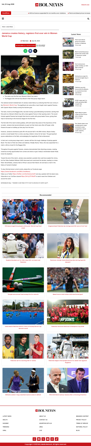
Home (3, 26)
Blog (78, 430)
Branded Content (82, 416)
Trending (6, 427)
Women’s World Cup (10, 105)
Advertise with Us (45, 423)
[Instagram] (52, 439)
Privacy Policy (81, 419)
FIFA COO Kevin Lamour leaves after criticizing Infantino (67, 395)
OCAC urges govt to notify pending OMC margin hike (81, 102)
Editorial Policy (82, 427)
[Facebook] (39, 439)
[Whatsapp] (34, 439)
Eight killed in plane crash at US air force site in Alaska (81, 114)
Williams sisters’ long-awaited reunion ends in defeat (23, 395)
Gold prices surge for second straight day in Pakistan (81, 77)
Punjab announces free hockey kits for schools (23, 294)
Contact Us (43, 419)
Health (5, 419)
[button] (25, 51)
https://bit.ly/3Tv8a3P (28, 176)
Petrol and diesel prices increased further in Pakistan (80, 41)
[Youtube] (47, 439)
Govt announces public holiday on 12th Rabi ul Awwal (81, 65)
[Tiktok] (56, 439)
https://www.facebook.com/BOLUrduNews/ (15, 171)
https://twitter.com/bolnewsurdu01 (24, 174)
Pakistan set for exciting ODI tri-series (23, 360)
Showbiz (6, 423)
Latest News (9, 26)
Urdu (41, 427)
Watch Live (85, 5)
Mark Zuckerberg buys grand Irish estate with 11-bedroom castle (82, 53)
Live (40, 430)
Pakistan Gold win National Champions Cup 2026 (67, 326)
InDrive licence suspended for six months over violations (39, 13)
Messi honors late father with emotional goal (68, 294)
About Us (42, 416)
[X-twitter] (43, 439)
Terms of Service (82, 423)
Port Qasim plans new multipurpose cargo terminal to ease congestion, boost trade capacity (81, 127)
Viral (4, 430)
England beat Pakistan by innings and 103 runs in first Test (67, 226)
